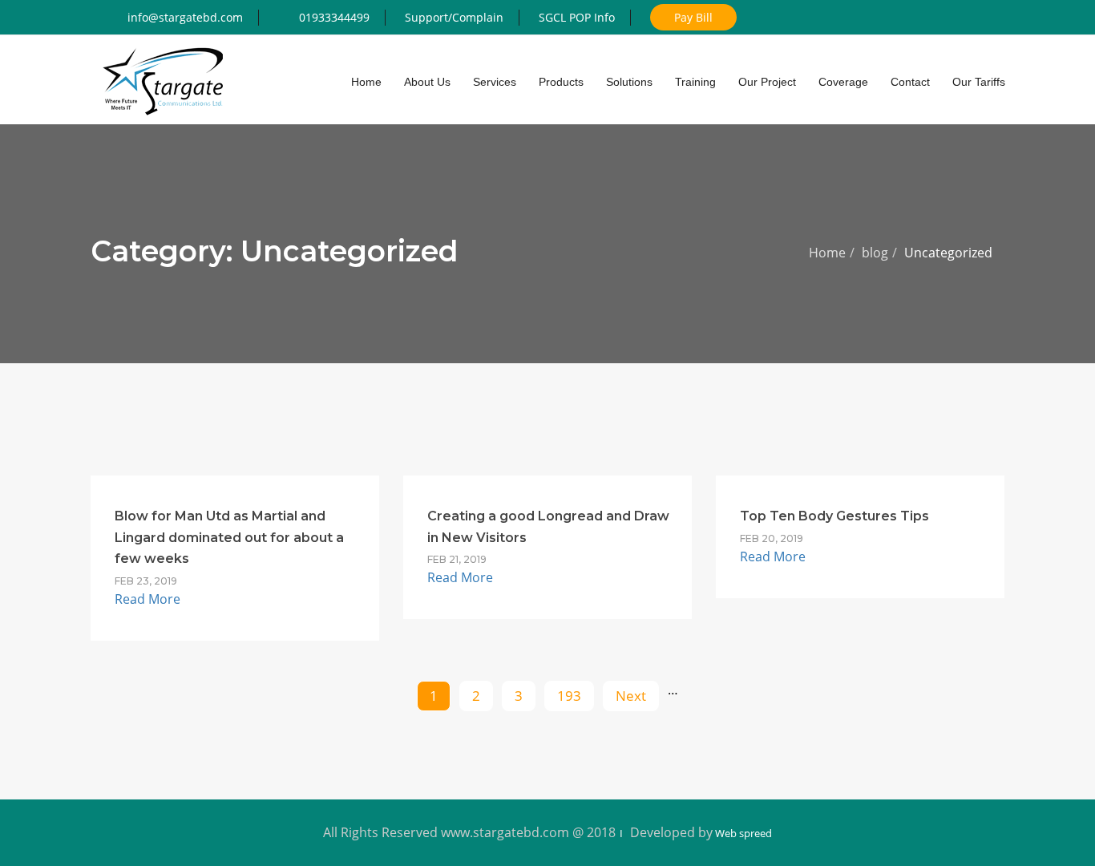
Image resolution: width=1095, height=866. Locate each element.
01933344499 (334, 17)
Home (827, 252)
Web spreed (742, 833)
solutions (629, 81)
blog (875, 252)
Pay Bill (693, 17)
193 (569, 695)
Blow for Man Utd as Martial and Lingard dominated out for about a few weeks (229, 537)
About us (427, 81)
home (366, 81)
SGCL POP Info (577, 17)
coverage (843, 81)
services (494, 81)
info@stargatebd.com (185, 17)
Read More (147, 599)
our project (767, 81)
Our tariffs (978, 81)
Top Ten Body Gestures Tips (834, 516)
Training (695, 81)
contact (910, 81)
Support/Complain (454, 17)
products (561, 81)
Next (631, 695)
